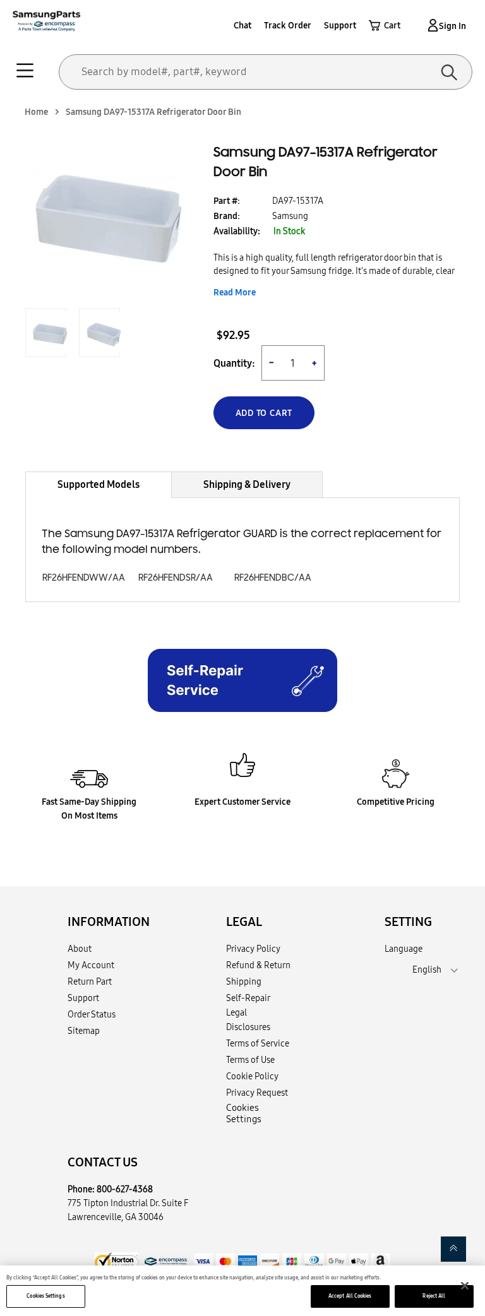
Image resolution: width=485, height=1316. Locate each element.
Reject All (433, 1296)
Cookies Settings (45, 1296)
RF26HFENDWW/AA (83, 577)
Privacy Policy (253, 948)
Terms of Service (257, 1043)
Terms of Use (250, 1059)
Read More (234, 292)
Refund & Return (258, 965)
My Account (91, 965)
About (80, 948)
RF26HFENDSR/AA (175, 577)
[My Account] (430, 25)
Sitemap (84, 1030)
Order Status (92, 1014)
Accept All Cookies (349, 1296)
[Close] (465, 1286)
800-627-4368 (125, 1189)
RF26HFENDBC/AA (272, 577)
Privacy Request (257, 1092)
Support (340, 25)
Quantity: (234, 363)
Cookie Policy (252, 1076)
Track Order (287, 25)
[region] (242, 1291)
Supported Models (98, 484)
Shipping (243, 981)
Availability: (236, 231)
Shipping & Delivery (246, 484)
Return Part (90, 981)
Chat (242, 25)
